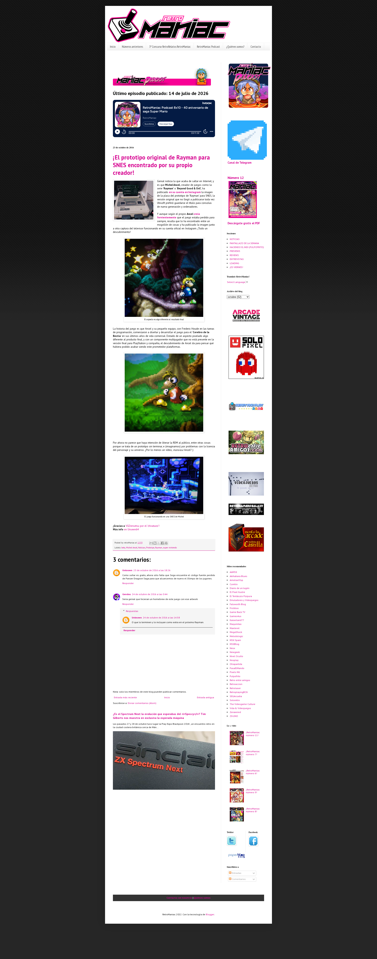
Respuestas (132, 611)
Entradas (236, 872)
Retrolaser (235, 688)
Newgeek (235, 652)
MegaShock (236, 632)
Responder (128, 583)
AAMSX (233, 572)
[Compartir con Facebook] (162, 543)
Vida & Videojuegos (240, 708)
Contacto (256, 46)
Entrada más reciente (125, 697)
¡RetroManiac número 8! (253, 810)
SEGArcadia (236, 696)
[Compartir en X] (159, 543)
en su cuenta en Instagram (185, 192)
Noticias (141, 547)
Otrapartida (236, 664)
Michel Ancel (131, 547)
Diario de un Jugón (239, 588)
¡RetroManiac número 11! (253, 734)
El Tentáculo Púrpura (241, 596)
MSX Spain (235, 640)
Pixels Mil (235, 672)
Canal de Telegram (240, 162)
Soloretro (235, 700)
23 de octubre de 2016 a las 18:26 (152, 570)
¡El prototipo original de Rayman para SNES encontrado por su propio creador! (161, 164)
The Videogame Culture (242, 704)
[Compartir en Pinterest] (166, 543)
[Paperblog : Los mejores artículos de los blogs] (236, 857)
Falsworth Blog (238, 604)
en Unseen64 (131, 529)
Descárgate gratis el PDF (244, 223)
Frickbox (234, 608)
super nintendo (170, 547)
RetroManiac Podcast (208, 46)
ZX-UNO (234, 716)
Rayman (158, 547)
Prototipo (150, 547)
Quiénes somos (202, 897)
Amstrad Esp (236, 580)
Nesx (232, 648)
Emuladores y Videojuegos (244, 600)
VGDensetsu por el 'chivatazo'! (142, 526)
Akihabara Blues (238, 576)
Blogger (210, 914)
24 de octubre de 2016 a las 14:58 (161, 617)
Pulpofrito (235, 676)
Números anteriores (132, 46)
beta (123, 547)
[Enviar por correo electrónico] (151, 543)
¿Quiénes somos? (235, 46)
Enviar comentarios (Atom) (142, 703)
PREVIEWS (235, 251)
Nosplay (234, 660)
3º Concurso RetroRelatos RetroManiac (170, 46)
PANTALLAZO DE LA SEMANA (244, 243)
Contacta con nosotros (179, 897)
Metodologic (236, 636)
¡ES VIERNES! (236, 267)
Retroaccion (236, 684)
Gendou (126, 594)
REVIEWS (234, 255)
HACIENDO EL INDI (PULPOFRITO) (247, 247)
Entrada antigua (205, 697)
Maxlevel (235, 628)
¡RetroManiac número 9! (253, 791)
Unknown (127, 570)
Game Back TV (237, 612)
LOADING (234, 263)
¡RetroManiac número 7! (253, 753)
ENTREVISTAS (237, 259)
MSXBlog (234, 644)
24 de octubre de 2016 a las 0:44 (149, 594)
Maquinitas (236, 624)
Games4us (235, 616)
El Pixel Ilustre (237, 592)
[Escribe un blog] (155, 543)
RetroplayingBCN (239, 692)
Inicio (113, 46)
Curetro (234, 584)
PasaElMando (237, 668)
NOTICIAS (235, 239)
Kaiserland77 (237, 620)
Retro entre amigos (240, 680)
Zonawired (235, 712)
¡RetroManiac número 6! (253, 772)
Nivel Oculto (236, 656)
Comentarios (238, 879)
